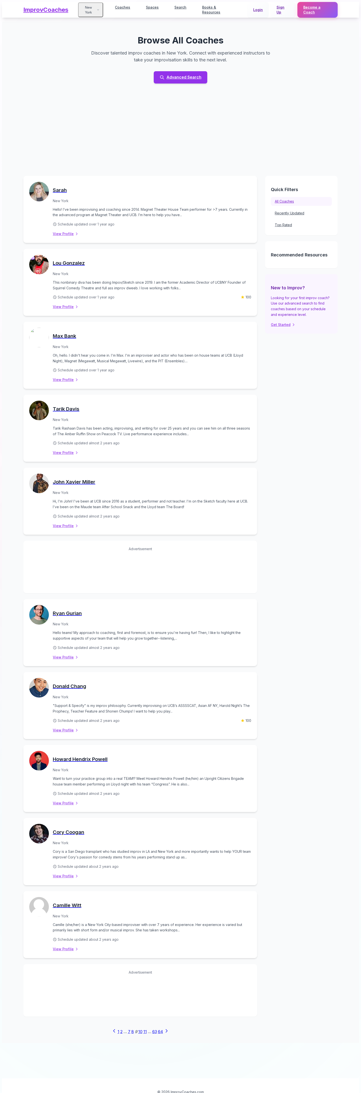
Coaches (122, 7)
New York (88, 9)
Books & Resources (211, 9)
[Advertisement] (180, 129)
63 (154, 1031)
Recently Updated (289, 213)
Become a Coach (311, 9)
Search (180, 7)
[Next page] (166, 1031)
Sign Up (280, 9)
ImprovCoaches (45, 9)
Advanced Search (184, 77)
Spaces (152, 7)
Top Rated (283, 225)
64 (160, 1031)
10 (140, 1031)
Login (258, 10)
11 (145, 1031)
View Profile (63, 234)
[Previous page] (114, 1031)
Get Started (281, 324)
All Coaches (284, 201)
